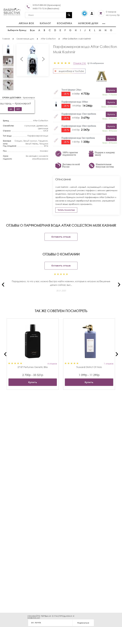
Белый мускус (30, 141)
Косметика (64, 23)
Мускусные (29, 125)
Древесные (41, 125)
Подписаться (83, 623)
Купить (32, 382)
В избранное (97, 63)
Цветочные (43, 128)
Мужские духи (88, 23)
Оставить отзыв (61, 236)
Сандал (18, 141)
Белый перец (32, 143)
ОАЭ (45, 130)
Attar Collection (40, 120)
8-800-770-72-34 (40, 8)
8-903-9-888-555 (40, 5)
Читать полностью (66, 210)
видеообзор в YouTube (71, 71)
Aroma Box (26, 23)
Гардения (42, 141)
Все (32, 30)
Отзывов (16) (79, 63)
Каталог (45, 23)
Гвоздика (43, 143)
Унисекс (44, 151)
